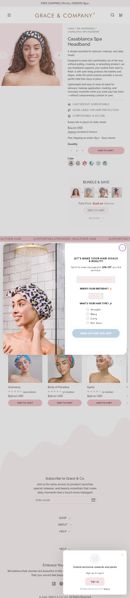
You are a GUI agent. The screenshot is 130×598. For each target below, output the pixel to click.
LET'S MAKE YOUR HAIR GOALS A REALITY (96, 259)
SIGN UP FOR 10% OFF (96, 333)
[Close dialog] (122, 248)
